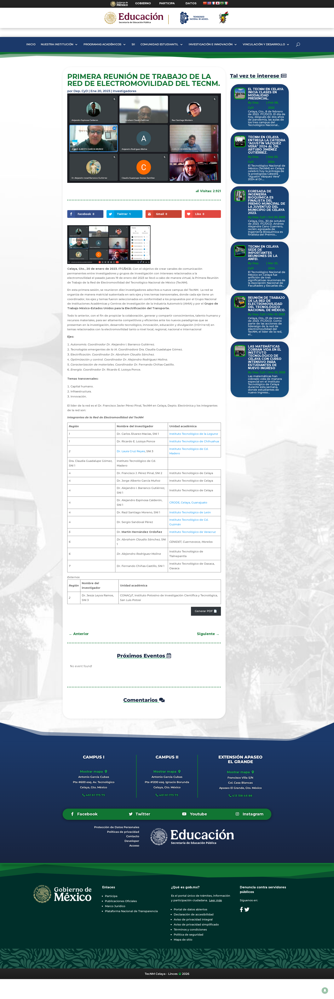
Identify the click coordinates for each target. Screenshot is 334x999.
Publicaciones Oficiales (121, 901)
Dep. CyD (80, 91)
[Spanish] (226, 3)
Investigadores (124, 91)
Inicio (30, 44)
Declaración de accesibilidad (194, 914)
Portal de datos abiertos (190, 909)
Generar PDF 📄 (206, 611)
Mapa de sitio (183, 939)
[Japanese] (218, 3)
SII (133, 44)
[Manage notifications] (325, 990)
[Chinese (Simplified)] (205, 3)
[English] (209, 3)
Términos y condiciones (190, 929)
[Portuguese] (222, 3)
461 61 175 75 (95, 795)
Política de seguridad (188, 934)
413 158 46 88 (242, 795)
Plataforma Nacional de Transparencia (131, 911)
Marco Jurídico (115, 906)
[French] (213, 3)
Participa (111, 896)
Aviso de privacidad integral (193, 919)
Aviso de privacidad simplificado (196, 924)
